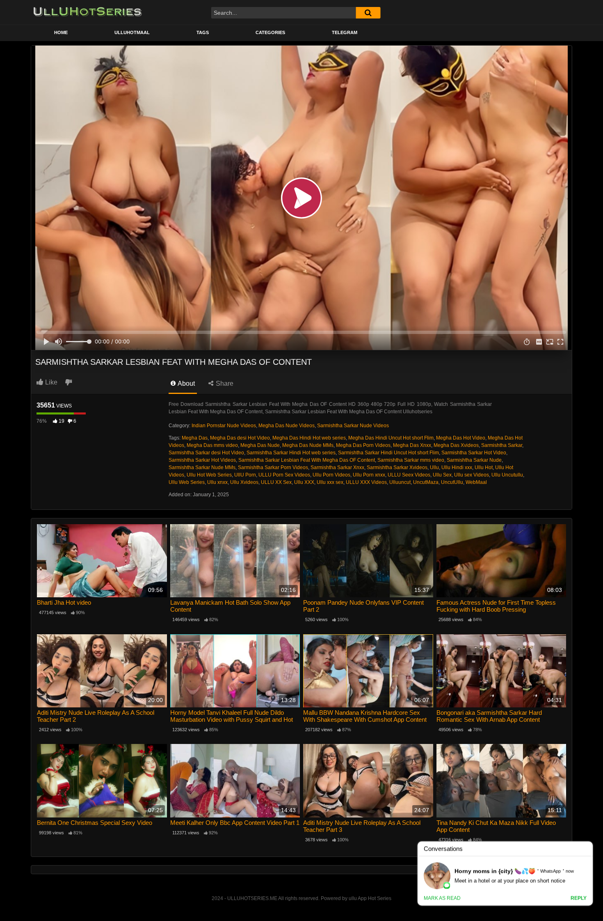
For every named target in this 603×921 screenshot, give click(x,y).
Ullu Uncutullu (507, 475)
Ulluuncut (400, 482)
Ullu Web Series (187, 482)
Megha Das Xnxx (412, 445)
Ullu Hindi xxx (456, 467)
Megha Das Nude (260, 445)
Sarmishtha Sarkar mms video (410, 460)
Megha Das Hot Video (460, 438)
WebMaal (476, 482)
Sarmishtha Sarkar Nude (474, 460)
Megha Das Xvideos (456, 445)
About (185, 383)
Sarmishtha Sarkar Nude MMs (202, 467)
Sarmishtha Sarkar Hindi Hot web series (291, 453)
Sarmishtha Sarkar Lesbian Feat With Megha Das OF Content (306, 460)
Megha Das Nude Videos (286, 425)
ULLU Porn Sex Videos (284, 475)
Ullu (434, 467)
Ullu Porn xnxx (369, 475)
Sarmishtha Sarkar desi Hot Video (206, 453)
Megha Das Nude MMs (307, 445)
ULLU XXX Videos (366, 482)
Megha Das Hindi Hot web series (309, 438)
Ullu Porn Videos (331, 475)
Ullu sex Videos (471, 475)
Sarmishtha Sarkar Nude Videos (353, 425)
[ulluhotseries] (87, 12)
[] (368, 12)
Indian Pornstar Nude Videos (224, 425)
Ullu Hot (484, 467)
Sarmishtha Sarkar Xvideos (397, 467)
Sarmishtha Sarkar (501, 445)
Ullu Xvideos (244, 482)
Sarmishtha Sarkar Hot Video (473, 453)
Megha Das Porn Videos (363, 445)
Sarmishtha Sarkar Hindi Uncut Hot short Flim (388, 453)
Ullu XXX (304, 482)
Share (223, 383)
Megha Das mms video (212, 445)
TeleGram (344, 32)
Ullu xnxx (217, 482)
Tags (202, 32)
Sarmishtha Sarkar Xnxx (337, 467)
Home (61, 32)
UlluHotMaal (132, 32)
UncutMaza (426, 482)
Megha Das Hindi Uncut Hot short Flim (391, 438)
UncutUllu (452, 482)
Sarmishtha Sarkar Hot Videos (202, 460)
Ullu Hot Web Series (209, 475)
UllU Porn (245, 475)
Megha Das (195, 438)
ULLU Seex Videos (409, 475)
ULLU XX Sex (276, 482)
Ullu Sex (442, 475)
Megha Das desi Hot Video (240, 438)
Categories (270, 32)
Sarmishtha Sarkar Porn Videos (273, 467)
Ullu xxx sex (330, 482)
